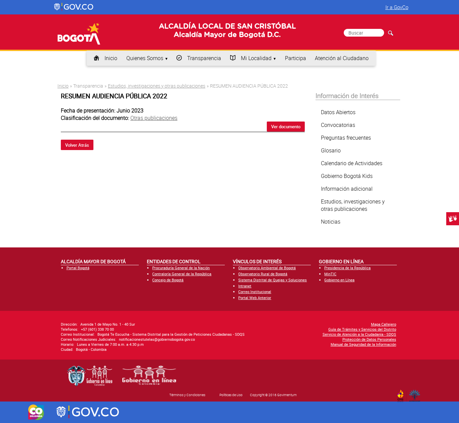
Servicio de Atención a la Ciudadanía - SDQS (359, 334)
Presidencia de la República (347, 267)
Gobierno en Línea (339, 279)
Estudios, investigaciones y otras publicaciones (156, 86)
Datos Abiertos (338, 112)
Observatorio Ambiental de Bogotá (267, 267)
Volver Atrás (77, 145)
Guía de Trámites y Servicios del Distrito (362, 329)
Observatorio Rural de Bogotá (262, 273)
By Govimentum (416, 393)
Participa (295, 58)
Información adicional (347, 188)
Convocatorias (338, 125)
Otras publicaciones (153, 118)
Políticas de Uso (231, 394)
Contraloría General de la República (181, 273)
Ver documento (285, 127)
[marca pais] (36, 412)
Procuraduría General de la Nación (181, 267)
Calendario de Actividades (351, 163)
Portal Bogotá (78, 267)
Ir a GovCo (396, 7)
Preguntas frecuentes (346, 137)
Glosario (331, 150)
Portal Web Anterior (254, 297)
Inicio (111, 58)
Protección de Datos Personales (369, 339)
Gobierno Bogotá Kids (347, 176)
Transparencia (204, 58)
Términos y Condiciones (187, 394)
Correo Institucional (254, 291)
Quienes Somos (144, 58)
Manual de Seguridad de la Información (363, 344)
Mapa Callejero (383, 324)
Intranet (244, 285)
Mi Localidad (256, 58)
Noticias (330, 221)
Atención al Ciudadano (342, 58)
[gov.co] (74, 7)
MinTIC (330, 273)
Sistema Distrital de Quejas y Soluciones (272, 279)
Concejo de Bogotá (167, 279)
